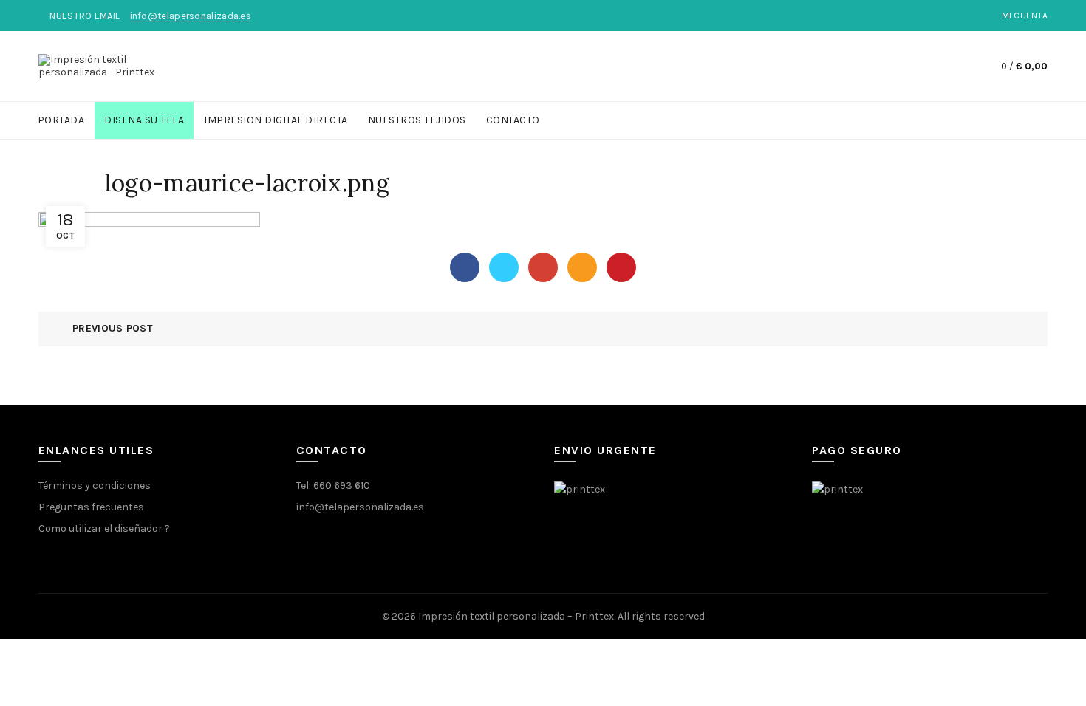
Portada (61, 120)
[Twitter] (504, 267)
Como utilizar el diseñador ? (104, 528)
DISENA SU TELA (144, 120)
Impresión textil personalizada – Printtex (516, 616)
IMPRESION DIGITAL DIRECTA (276, 120)
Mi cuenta (1025, 15)
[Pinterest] (621, 267)
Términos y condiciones (94, 485)
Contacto (513, 120)
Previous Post (112, 328)
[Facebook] (464, 267)
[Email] (582, 267)
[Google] (543, 267)
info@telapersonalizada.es (360, 507)
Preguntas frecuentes (91, 507)
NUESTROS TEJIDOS (417, 120)
